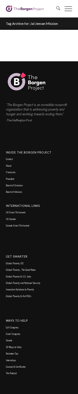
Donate (9, 340)
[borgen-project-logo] (32, 8)
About (8, 166)
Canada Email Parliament (17, 225)
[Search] (56, 8)
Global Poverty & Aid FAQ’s (18, 296)
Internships (11, 360)
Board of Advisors (14, 192)
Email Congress (13, 334)
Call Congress (12, 327)
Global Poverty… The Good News (21, 270)
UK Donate (11, 219)
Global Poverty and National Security (23, 283)
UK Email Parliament (15, 212)
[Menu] (66, 8)
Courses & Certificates (16, 367)
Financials (10, 172)
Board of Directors (14, 185)
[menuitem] (56, 8)
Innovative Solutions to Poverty (20, 289)
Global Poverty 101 (15, 263)
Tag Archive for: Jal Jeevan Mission (32, 23)
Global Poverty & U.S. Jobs (18, 276)
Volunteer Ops (12, 353)
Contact (9, 159)
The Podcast (11, 373)
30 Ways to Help (13, 347)
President (10, 179)
